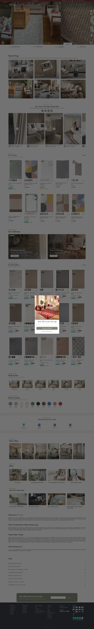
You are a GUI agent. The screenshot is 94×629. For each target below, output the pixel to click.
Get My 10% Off (47, 328)
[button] (47, 307)
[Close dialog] (58, 297)
